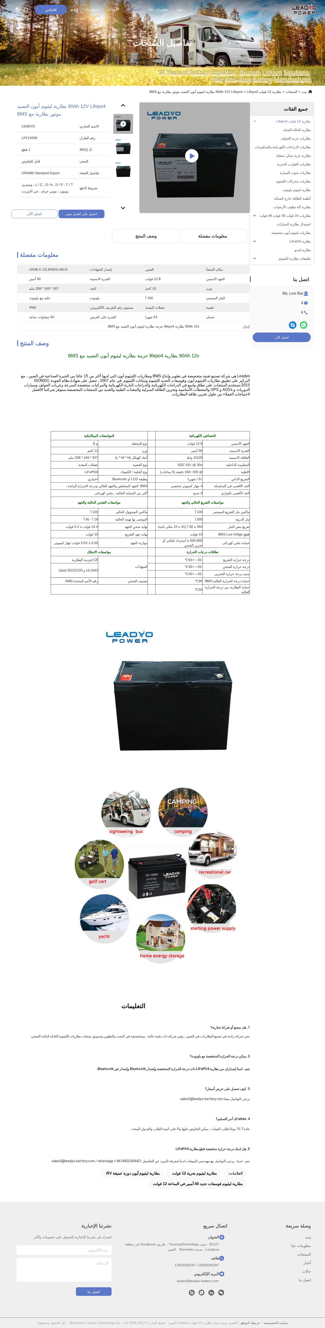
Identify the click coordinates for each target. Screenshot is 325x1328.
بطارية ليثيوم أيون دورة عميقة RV (133, 1173)
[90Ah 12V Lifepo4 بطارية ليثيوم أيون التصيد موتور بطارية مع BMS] (194, 157)
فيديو (74, 9)
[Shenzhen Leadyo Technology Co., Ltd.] (303, 9)
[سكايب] (292, 325)
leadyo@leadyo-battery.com (198, 1281)
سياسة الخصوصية (276, 1323)
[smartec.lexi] (191, 1294)
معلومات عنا (158, 9)
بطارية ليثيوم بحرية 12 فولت (194, 1173)
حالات (306, 1271)
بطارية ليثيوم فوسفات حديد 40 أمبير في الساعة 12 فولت (198, 1184)
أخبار (307, 1263)
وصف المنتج (146, 236)
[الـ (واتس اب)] (303, 325)
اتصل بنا (92, 9)
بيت (179, 9)
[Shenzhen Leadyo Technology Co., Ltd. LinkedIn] (211, 1294)
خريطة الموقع (250, 1323)
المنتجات (134, 9)
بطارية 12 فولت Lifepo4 (264, 92)
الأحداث (113, 9)
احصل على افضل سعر (81, 214)
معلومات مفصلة (212, 236)
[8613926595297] (201, 1294)
